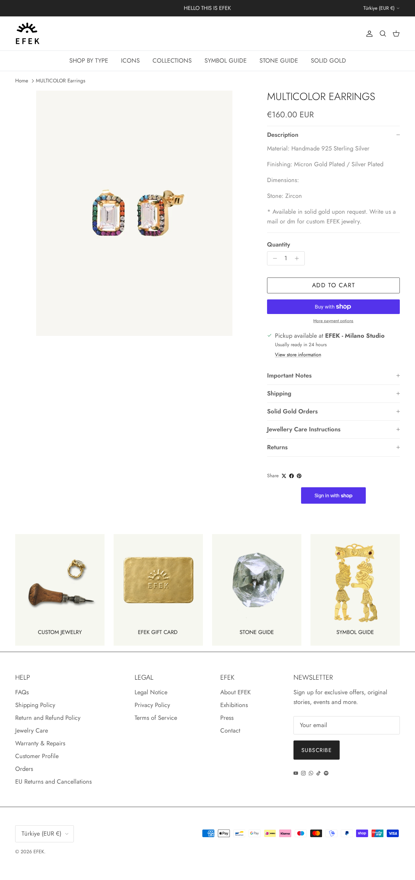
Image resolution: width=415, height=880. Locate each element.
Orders (24, 768)
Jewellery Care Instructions (304, 429)
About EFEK (235, 692)
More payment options (333, 320)
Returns (277, 447)
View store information (298, 354)
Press (227, 717)
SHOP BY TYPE (88, 60)
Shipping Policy (35, 705)
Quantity (278, 244)
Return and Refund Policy (48, 717)
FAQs (22, 692)
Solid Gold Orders (292, 411)
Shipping (279, 393)
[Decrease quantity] (273, 258)
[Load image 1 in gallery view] (134, 213)
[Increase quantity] (298, 258)
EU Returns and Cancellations (53, 781)
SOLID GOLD (328, 60)
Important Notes (289, 375)
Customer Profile (37, 756)
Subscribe (316, 750)
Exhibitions (234, 705)
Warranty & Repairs (40, 743)
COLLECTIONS (172, 60)
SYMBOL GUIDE (225, 60)
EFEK (38, 851)
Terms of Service (156, 717)
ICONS (130, 60)
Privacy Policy (152, 705)
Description (282, 134)
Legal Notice (151, 692)
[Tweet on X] (284, 476)
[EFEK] (27, 33)
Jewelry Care (31, 730)
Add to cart (333, 285)
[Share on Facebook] (291, 476)
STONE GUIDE (278, 60)
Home (21, 81)
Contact (230, 730)
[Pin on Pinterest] (299, 476)
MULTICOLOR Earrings (60, 81)
